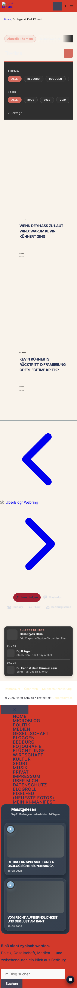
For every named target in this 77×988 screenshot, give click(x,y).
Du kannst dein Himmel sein (36, 668)
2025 (47, 99)
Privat (21, 772)
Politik (21, 725)
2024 (63, 99)
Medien (21, 729)
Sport (20, 763)
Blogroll (25, 789)
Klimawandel (51, 39)
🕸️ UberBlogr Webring (19, 502)
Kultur (22, 759)
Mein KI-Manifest (34, 802)
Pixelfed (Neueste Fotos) (33, 795)
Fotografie (27, 746)
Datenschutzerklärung (57, 688)
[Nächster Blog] (38, 581)
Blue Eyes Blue (31, 634)
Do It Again (24, 651)
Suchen (12, 983)
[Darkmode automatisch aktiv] (57, 6)
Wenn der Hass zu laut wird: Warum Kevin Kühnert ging (41, 231)
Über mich (31, 688)
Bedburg (33, 78)
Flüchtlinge (29, 750)
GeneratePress (62, 697)
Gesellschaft (31, 733)
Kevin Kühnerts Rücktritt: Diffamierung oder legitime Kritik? (42, 364)
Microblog (26, 721)
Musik (20, 768)
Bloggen (55, 78)
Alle (14, 78)
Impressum (12, 688)
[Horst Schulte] (9, 6)
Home (7, 19)
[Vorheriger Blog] (38, 496)
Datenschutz (30, 785)
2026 (30, 99)
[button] (65, 6)
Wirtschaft (28, 755)
